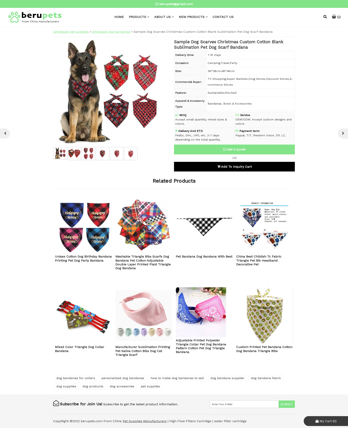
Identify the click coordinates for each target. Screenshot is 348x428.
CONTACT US (223, 17)
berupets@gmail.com (176, 4)
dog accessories (122, 386)
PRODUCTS (137, 17)
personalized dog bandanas (123, 378)
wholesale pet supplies (71, 32)
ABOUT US (162, 17)
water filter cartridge (230, 421)
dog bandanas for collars (75, 378)
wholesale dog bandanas (111, 32)
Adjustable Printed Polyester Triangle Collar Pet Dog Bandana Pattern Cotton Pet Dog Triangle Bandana (201, 346)
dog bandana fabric (266, 378)
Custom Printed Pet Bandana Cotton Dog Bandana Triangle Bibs (264, 349)
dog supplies (66, 386)
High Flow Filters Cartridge (190, 421)
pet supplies (150, 386)
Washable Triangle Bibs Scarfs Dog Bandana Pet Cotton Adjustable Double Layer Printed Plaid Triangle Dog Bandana (143, 262)
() (338, 17)
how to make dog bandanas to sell (177, 378)
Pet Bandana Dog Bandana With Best (204, 256)
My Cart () (328, 421)
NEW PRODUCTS (192, 17)
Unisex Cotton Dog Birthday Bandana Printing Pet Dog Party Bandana (83, 258)
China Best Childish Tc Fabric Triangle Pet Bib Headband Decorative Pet (259, 260)
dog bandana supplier (227, 378)
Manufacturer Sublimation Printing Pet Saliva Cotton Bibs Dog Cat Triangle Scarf (142, 350)
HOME (119, 17)
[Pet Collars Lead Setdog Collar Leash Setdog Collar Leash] (343, 133)
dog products (93, 386)
